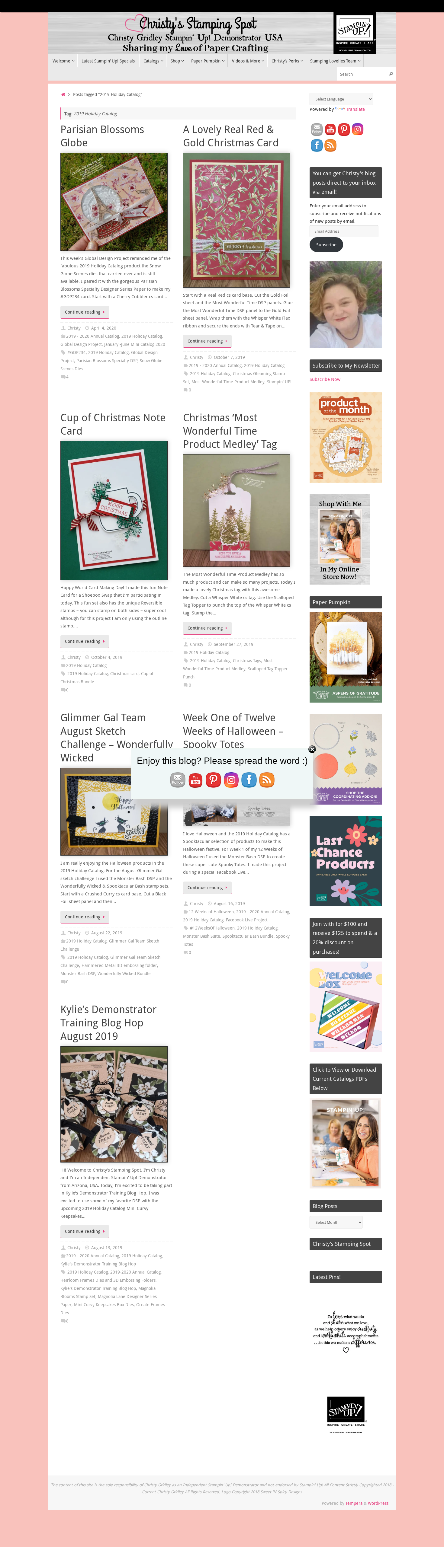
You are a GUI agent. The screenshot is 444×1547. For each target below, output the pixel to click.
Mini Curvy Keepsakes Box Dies (104, 1304)
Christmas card (124, 673)
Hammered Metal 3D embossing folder (119, 965)
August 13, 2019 (106, 1247)
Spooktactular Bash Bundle (248, 936)
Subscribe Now (325, 379)
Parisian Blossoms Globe (102, 135)
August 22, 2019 (106, 933)
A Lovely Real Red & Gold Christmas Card (231, 135)
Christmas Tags (247, 660)
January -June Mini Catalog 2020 (134, 344)
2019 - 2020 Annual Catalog (92, 336)
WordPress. (379, 1503)
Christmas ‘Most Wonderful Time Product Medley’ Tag (230, 430)
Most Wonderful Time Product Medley (228, 381)
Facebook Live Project (247, 920)
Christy (74, 328)
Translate (355, 109)
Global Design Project (81, 344)
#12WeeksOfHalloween (212, 928)
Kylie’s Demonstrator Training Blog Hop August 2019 (108, 1022)
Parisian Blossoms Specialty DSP (106, 360)
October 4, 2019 (106, 657)
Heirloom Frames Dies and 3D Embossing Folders (108, 1280)
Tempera (354, 1503)
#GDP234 (76, 352)
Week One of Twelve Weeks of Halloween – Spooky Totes (233, 730)
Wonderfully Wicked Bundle (124, 973)
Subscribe (326, 244)
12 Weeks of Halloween (211, 911)
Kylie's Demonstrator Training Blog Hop (98, 1264)
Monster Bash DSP (77, 973)
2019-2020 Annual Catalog (135, 1272)
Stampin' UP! (279, 381)
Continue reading (82, 312)
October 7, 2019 (229, 357)
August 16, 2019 (229, 903)
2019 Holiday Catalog (141, 336)
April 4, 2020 (103, 328)
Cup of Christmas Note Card (113, 424)
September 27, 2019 (233, 644)
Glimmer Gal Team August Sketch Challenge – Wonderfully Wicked (116, 737)
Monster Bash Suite (201, 936)
